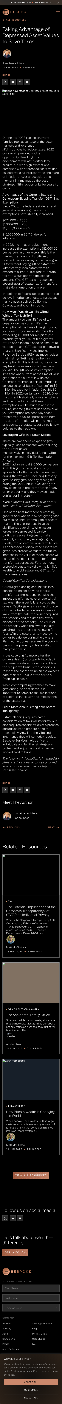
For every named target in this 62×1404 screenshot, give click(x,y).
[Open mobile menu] (58, 12)
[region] (31, 1379)
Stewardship (8, 1339)
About (5, 1334)
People (5, 1344)
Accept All (31, 1382)
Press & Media (39, 1334)
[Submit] (56, 1308)
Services (6, 1323)
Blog (34, 1328)
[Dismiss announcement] (58, 2)
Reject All (31, 1397)
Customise (31, 1390)
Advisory (6, 1328)
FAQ (34, 1344)
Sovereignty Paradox (42, 1323)
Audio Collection (10, 1349)
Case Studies (38, 1339)
